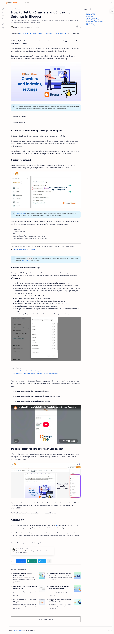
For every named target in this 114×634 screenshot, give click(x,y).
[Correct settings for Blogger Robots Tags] (46, 339)
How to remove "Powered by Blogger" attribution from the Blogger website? (35, 373)
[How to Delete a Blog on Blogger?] (77, 575)
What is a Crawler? (19, 116)
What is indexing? (19, 122)
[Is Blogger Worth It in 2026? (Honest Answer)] (42, 575)
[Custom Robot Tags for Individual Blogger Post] (46, 480)
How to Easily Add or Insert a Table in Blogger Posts (25, 587)
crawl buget (24, 260)
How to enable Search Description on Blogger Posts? (28, 371)
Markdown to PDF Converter (94, 21)
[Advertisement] (96, 56)
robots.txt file (21, 213)
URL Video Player (91, 25)
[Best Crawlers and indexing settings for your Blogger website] (46, 82)
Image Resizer (90, 13)
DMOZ (67, 304)
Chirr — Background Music (94, 20)
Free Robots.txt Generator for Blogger (24, 249)
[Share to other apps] (49, 561)
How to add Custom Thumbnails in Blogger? (25, 601)
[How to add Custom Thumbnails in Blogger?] (42, 602)
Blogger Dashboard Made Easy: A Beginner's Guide (60, 601)
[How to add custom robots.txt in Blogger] (46, 189)
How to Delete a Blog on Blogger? (60, 573)
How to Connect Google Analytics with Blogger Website (60, 587)
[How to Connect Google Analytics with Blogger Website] (77, 588)
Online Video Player (92, 18)
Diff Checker (90, 23)
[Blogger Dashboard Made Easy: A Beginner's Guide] (77, 602)
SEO (57, 525)
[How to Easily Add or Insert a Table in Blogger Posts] (42, 588)
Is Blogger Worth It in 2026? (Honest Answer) (22, 574)
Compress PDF (90, 15)
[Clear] (50, 3)
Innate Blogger (18, 630)
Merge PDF (89, 16)
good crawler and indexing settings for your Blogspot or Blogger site (42, 33)
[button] (111, 2)
